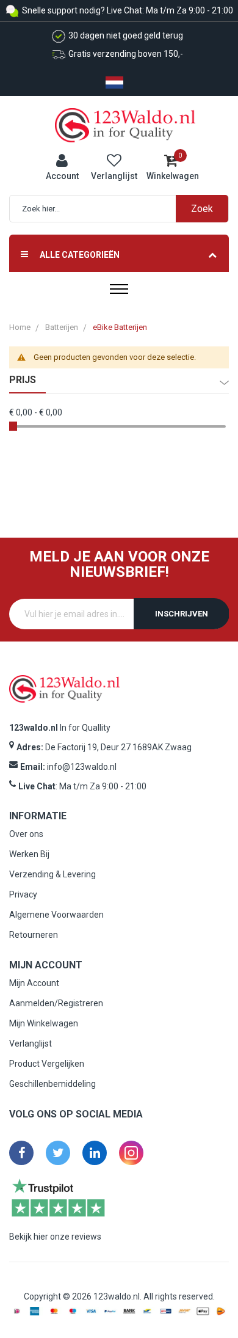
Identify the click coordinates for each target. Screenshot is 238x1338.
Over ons (26, 834)
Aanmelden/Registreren (56, 1003)
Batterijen (61, 327)
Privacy (23, 894)
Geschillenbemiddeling (52, 1084)
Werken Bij (29, 854)
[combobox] (125, 209)
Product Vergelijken (46, 1064)
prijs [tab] (22, 380)
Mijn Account (34, 983)
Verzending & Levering (52, 874)
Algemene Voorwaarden (56, 914)
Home (20, 327)
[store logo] (125, 125)
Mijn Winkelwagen (43, 1023)
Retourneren (33, 935)
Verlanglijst (30, 1043)
